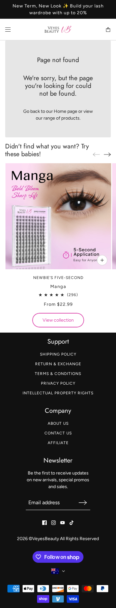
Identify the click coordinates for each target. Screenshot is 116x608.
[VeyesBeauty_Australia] (58, 29)
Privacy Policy (58, 383)
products (70, 118)
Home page (65, 111)
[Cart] (108, 29)
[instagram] (53, 522)
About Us (58, 423)
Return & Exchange (58, 364)
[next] (107, 154)
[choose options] (102, 260)
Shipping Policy (58, 354)
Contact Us (58, 433)
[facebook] (44, 522)
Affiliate (58, 443)
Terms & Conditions (58, 373)
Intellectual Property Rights (58, 393)
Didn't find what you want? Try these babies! (47, 150)
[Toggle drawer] (8, 29)
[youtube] (62, 522)
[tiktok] (71, 522)
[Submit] (83, 502)
